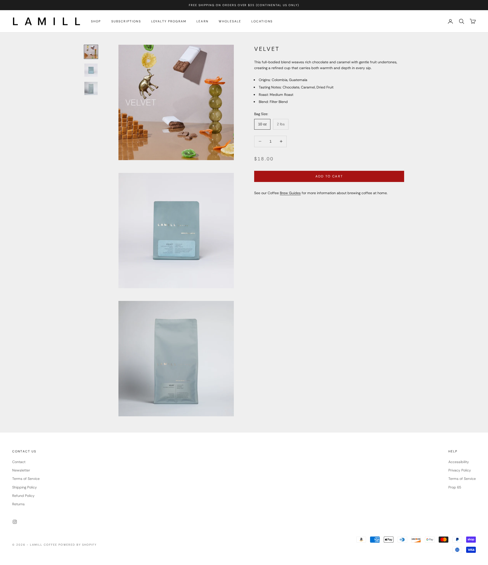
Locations (261, 21)
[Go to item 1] (91, 52)
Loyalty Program (168, 21)
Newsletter (21, 470)
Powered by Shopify (77, 544)
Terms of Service (26, 478)
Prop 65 (454, 487)
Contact (18, 462)
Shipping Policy (24, 487)
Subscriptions (126, 21)
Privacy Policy (459, 470)
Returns (18, 504)
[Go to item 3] (91, 88)
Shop (96, 21)
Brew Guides (290, 192)
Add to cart (329, 176)
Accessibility (458, 462)
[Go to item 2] (91, 70)
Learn (202, 21)
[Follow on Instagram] (14, 521)
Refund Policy (23, 495)
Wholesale (230, 21)
